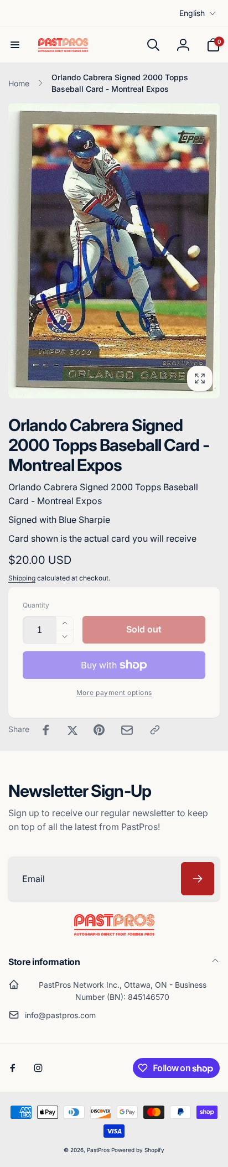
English (192, 13)
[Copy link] (154, 729)
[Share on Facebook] (45, 729)
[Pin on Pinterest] (99, 729)
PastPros (98, 1150)
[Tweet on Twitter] (72, 729)
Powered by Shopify (137, 1150)
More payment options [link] (114, 692)
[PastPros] (114, 932)
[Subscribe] (197, 878)
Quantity (36, 605)
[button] (15, 45)
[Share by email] (127, 730)
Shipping (21, 578)
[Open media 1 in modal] (114, 250)
